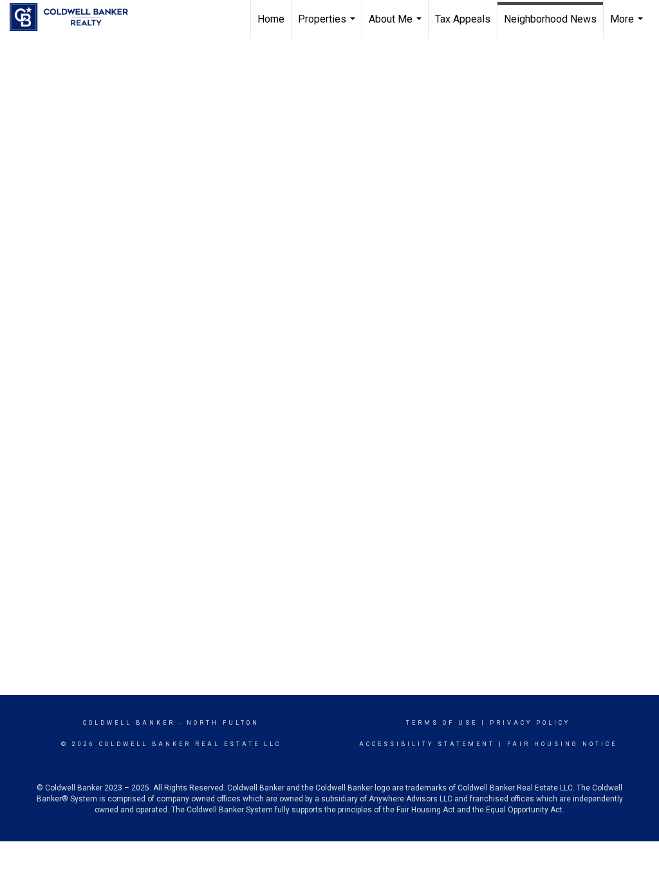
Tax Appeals (462, 19)
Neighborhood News (550, 19)
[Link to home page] (75, 17)
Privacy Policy (530, 723)
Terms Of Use (442, 723)
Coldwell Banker (129, 723)
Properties (328, 26)
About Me (397, 26)
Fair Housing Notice (562, 744)
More (628, 26)
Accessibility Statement (427, 744)
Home (270, 19)
